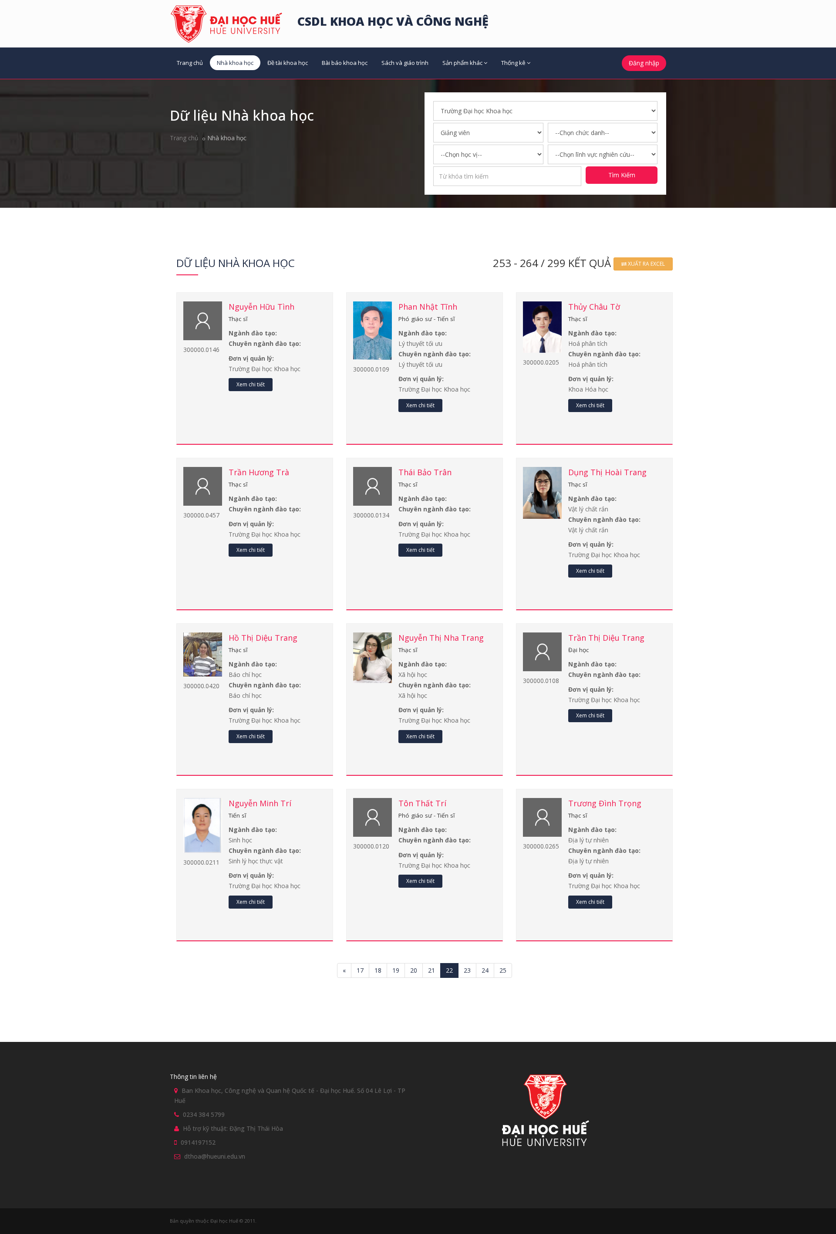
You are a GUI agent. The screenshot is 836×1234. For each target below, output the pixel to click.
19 (395, 970)
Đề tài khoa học (287, 63)
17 (360, 970)
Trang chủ (190, 63)
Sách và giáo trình (404, 63)
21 (431, 970)
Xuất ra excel (646, 263)
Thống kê (513, 63)
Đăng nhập (644, 63)
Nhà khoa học (235, 63)
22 (449, 970)
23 (467, 970)
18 (377, 970)
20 (413, 970)
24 (485, 970)
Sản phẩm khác (462, 63)
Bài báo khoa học (344, 63)
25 (502, 970)
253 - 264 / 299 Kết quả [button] (553, 263)
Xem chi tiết (250, 384)
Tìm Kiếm (621, 175)
